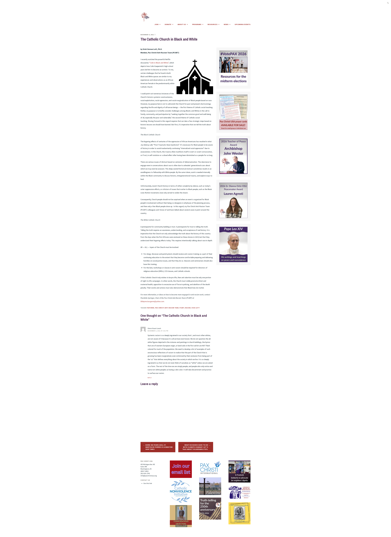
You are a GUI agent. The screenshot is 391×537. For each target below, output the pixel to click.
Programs (196, 24)
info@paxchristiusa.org (149, 476)
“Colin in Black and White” (159, 63)
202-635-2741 (145, 473)
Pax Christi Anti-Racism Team (167, 308)
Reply (150, 378)
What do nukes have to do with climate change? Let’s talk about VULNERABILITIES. (195, 447)
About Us (182, 24)
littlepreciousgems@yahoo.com (152, 301)
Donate (168, 24)
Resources (212, 24)
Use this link (147, 483)
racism (188, 308)
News (226, 24)
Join (156, 24)
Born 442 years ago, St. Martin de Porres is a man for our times (159, 447)
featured (150, 308)
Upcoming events (242, 24)
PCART (182, 308)
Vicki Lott (196, 308)
